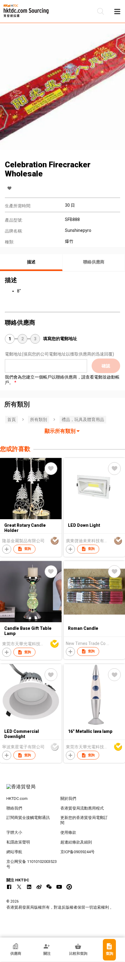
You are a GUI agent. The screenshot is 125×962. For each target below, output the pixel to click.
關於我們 (68, 798)
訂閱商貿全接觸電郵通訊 (28, 817)
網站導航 (14, 852)
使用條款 (68, 832)
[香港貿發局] (62, 790)
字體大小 (14, 832)
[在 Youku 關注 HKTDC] (69, 887)
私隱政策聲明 (18, 842)
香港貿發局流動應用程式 (82, 808)
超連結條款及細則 (76, 842)
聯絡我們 (14, 808)
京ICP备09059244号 (77, 852)
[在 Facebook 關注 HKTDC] (9, 887)
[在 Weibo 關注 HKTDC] (39, 887)
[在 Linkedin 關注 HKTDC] (29, 887)
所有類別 (38, 419)
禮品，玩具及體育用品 (83, 419)
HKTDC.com (17, 798)
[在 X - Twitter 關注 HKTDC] (19, 887)
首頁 (11, 419)
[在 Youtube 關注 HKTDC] (59, 887)
